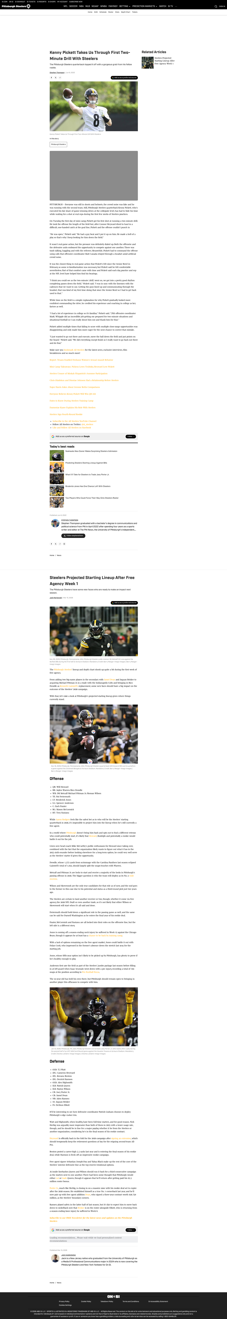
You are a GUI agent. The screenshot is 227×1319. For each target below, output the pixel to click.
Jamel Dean (109, 679)
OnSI (96, 12)
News (59, 555)
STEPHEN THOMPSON (69, 520)
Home (90, 12)
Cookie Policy (86, 1302)
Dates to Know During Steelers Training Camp (71, 401)
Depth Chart (125, 12)
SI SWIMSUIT (20, 2)
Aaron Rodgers (63, 819)
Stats (117, 12)
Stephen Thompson (57, 73)
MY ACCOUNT (62, 2)
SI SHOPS (52, 2)
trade (64, 1178)
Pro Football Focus (90, 972)
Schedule (103, 12)
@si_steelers (87, 424)
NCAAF (95, 6)
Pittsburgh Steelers (58, 144)
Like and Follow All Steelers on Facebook (72, 427)
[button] (125, 6)
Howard (93, 836)
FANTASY (113, 6)
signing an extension (121, 1138)
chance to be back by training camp (105, 935)
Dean (87, 1194)
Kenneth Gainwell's (69, 686)
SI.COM (4, 2)
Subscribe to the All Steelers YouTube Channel (74, 421)
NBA (81, 6)
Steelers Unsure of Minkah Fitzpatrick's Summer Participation (78, 373)
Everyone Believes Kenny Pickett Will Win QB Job (73, 394)
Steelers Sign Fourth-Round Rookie (66, 414)
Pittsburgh (71, 833)
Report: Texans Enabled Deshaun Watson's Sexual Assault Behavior (81, 360)
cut (57, 1178)
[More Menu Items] (176, 6)
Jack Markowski (56, 598)
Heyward (54, 1138)
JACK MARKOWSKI (68, 1255)
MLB (87, 6)
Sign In (222, 6)
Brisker (81, 1208)
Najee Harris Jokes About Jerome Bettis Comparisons (75, 387)
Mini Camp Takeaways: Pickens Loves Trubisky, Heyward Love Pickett (82, 367)
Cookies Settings (65, 1305)
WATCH (162, 6)
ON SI (11, 2)
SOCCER (73, 6)
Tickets (134, 12)
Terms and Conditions (131, 1302)
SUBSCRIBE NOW (75, 2)
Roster (110, 12)
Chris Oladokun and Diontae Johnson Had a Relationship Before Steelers (84, 380)
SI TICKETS (31, 2)
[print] (64, 544)
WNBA (103, 6)
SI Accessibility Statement (158, 1302)
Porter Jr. (54, 1188)
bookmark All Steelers (74, 350)
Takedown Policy (107, 1302)
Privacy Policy (64, 1302)
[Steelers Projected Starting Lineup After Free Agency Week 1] (159, 63)
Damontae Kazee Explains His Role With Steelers (72, 407)
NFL (66, 6)
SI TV (170, 6)
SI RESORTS (41, 2)
